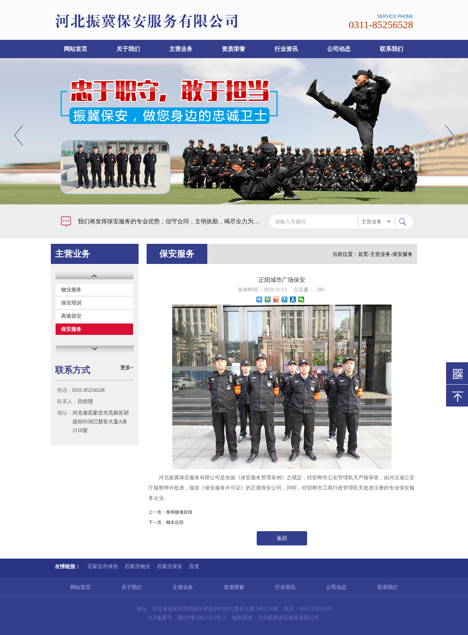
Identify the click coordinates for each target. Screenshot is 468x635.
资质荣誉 (233, 49)
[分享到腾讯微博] (285, 299)
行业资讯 (286, 49)
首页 (363, 254)
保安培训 (71, 303)
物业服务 (71, 289)
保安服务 (71, 329)
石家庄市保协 (102, 566)
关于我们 (128, 49)
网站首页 (75, 49)
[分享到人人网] (293, 299)
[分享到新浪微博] (276, 299)
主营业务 (181, 49)
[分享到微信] (301, 299)
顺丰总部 (175, 522)
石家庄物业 (137, 566)
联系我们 (391, 49)
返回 (282, 538)
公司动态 (339, 49)
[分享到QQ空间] (268, 299)
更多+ (126, 367)
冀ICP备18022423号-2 (201, 617)
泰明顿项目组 (179, 512)
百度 (194, 566)
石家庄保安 (169, 566)
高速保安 (71, 316)
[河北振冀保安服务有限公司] (176, 27)
